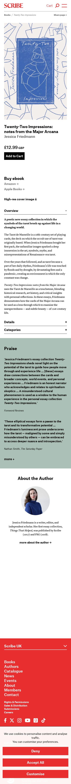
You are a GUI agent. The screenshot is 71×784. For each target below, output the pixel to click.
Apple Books (13, 189)
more (8, 459)
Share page (60, 15)
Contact (11, 694)
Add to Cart (14, 156)
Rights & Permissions (16, 702)
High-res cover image (19, 199)
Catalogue (13, 671)
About (9, 685)
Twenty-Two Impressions (25, 15)
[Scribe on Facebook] (6, 720)
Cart (49, 5)
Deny (35, 751)
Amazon (10, 184)
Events (10, 680)
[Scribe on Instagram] (19, 720)
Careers (8, 712)
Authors (11, 666)
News (9, 676)
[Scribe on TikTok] (42, 720)
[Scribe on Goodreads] (35, 720)
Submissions (11, 708)
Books (7, 15)
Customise (35, 774)
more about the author (34, 542)
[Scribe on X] (12, 720)
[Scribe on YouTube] (27, 720)
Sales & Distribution (15, 705)
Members (12, 690)
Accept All (35, 762)
